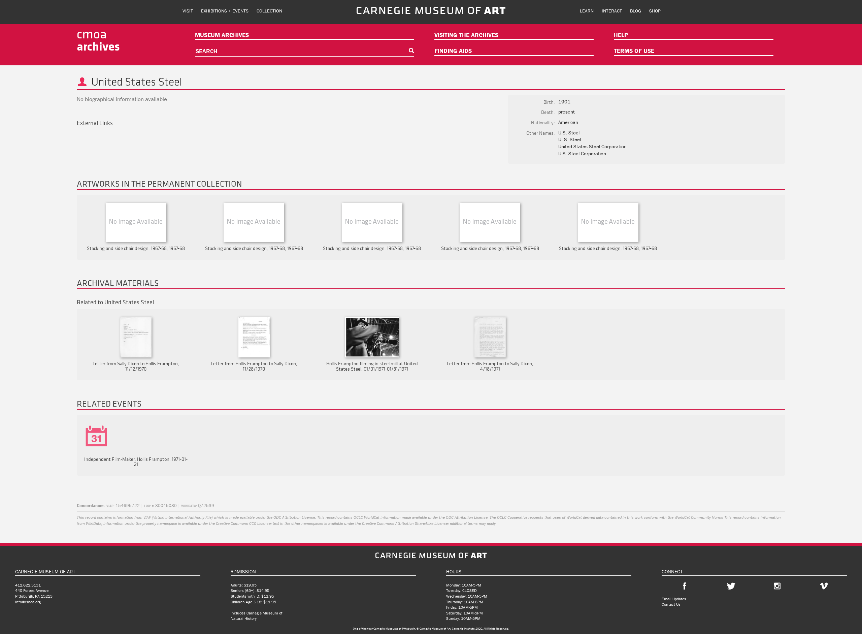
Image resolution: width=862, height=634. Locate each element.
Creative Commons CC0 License (243, 523)
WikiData (93, 523)
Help (621, 35)
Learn (587, 11)
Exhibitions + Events (224, 11)
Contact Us (671, 604)
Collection (269, 11)
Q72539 (197, 505)
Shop (655, 11)
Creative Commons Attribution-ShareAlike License (405, 523)
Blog (635, 11)
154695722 (123, 505)
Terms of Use (634, 51)
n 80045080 (160, 505)
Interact (612, 11)
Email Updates (674, 598)
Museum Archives (222, 35)
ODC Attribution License (294, 517)
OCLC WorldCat (366, 517)
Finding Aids (453, 51)
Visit (188, 11)
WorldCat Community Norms (698, 517)
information (123, 517)
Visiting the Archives (466, 35)
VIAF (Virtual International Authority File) (178, 517)
